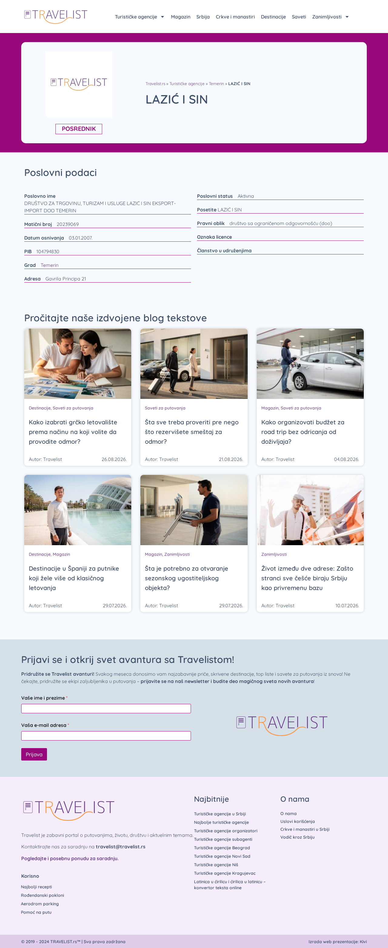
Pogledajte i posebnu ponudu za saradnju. (70, 858)
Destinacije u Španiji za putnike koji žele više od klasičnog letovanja (74, 578)
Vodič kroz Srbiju (297, 837)
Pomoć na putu (36, 912)
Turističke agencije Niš (216, 864)
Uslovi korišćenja (297, 821)
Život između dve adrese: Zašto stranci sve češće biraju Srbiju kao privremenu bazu (307, 578)
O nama (288, 813)
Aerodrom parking (40, 904)
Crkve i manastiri (235, 17)
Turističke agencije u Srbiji (220, 814)
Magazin (180, 17)
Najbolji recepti (36, 887)
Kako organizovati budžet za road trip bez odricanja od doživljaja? (302, 431)
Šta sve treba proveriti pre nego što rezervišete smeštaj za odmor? (192, 431)
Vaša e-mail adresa (45, 725)
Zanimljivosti (327, 17)
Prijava (34, 754)
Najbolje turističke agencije (221, 822)
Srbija (203, 17)
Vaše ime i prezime (44, 698)
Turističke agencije (136, 17)
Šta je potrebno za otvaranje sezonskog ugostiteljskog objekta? (186, 578)
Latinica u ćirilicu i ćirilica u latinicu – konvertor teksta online (230, 884)
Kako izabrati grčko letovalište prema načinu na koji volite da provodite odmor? (73, 431)
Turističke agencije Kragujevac (225, 873)
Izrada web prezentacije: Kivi (338, 941)
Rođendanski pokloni (42, 895)
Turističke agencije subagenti (223, 839)
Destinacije (273, 17)
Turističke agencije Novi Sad (222, 856)
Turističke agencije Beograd (222, 847)
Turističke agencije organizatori (225, 831)
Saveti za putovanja (73, 408)
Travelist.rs (155, 83)
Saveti (299, 17)
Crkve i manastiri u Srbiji (304, 829)
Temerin (216, 83)
